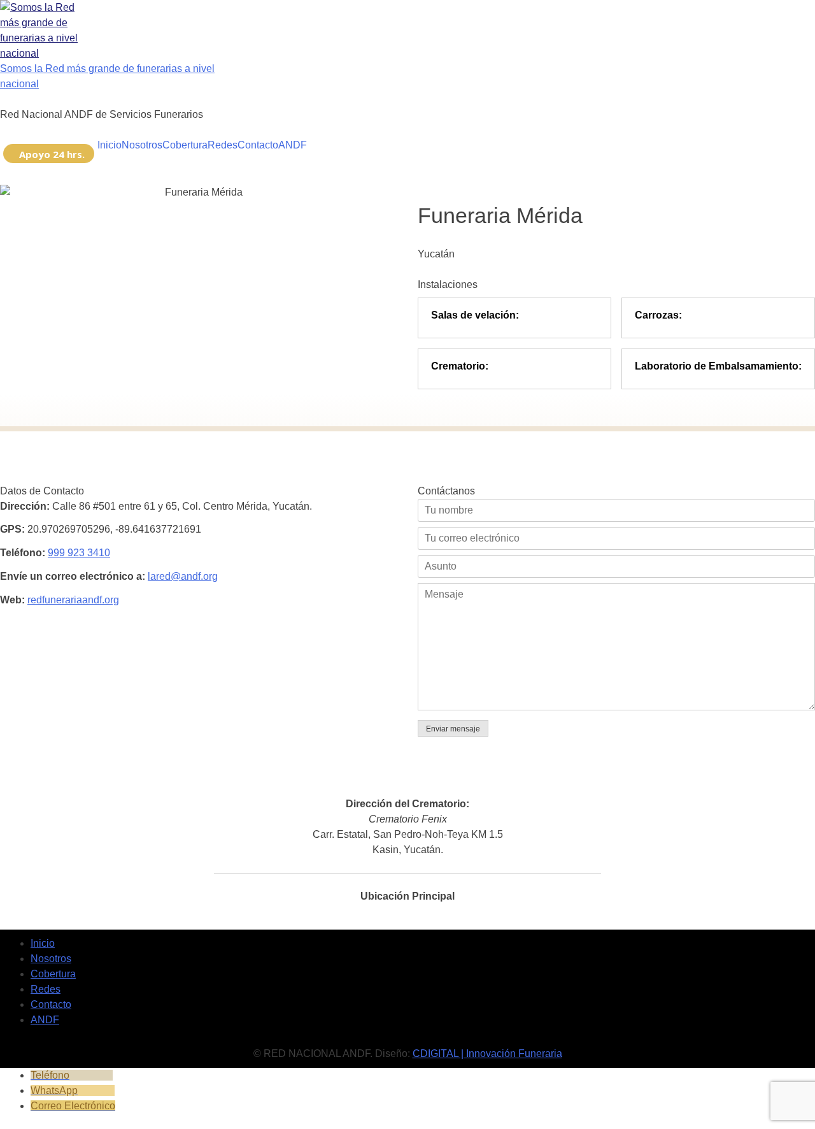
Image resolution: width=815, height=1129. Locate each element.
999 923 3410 (79, 552)
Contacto (257, 145)
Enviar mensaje (453, 728)
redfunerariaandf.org (73, 599)
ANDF (292, 145)
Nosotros (142, 145)
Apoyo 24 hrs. (52, 154)
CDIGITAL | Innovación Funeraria (487, 1053)
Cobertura (185, 145)
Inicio (109, 145)
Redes (222, 145)
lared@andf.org (183, 576)
